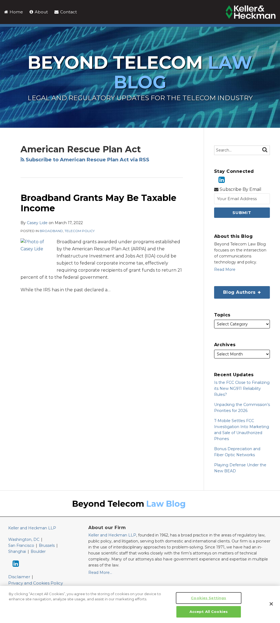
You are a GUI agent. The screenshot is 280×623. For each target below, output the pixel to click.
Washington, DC (23, 539)
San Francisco (21, 545)
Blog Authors (235, 290)
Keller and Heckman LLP (32, 528)
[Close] (271, 604)
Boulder (38, 551)
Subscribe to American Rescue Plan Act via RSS (86, 160)
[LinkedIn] (221, 179)
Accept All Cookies (208, 611)
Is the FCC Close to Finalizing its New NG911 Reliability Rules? (242, 388)
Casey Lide (37, 222)
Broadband (51, 231)
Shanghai (17, 551)
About (41, 11)
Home (15, 11)
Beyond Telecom (140, 72)
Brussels (47, 545)
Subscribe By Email (239, 189)
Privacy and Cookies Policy (35, 583)
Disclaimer (19, 576)
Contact (68, 11)
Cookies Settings (208, 598)
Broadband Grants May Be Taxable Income (98, 202)
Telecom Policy (80, 231)
